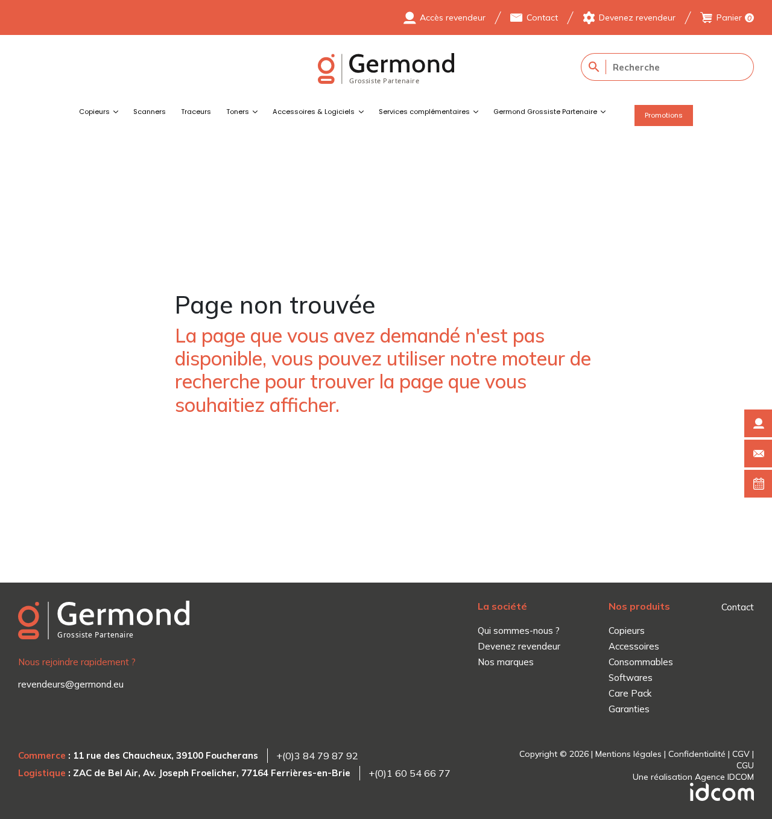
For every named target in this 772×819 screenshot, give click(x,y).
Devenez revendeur (637, 17)
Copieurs (94, 111)
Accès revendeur (453, 17)
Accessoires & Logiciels (314, 111)
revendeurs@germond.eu (71, 684)
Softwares (631, 677)
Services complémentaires (424, 111)
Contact (542, 17)
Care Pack (630, 693)
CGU (745, 765)
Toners (237, 111)
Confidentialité (697, 753)
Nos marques (506, 662)
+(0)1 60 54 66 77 (410, 773)
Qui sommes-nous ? (519, 630)
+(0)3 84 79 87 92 (317, 756)
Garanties (629, 709)
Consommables (641, 662)
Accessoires (634, 646)
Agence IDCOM (724, 776)
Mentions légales (628, 753)
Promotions (664, 115)
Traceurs (196, 111)
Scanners (149, 111)
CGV (741, 753)
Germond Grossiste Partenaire (545, 111)
